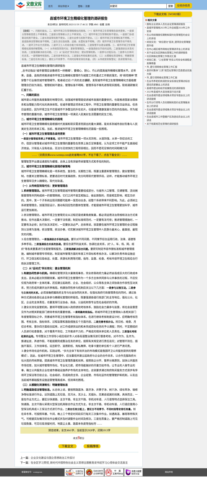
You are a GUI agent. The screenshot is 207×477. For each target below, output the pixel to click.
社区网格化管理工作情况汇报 (161, 56)
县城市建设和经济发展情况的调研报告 (166, 88)
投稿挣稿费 (183, 5)
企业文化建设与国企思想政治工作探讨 (53, 457)
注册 (87, 6)
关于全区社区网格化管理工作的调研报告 (167, 52)
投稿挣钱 (92, 446)
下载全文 (67, 446)
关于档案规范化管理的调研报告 (162, 124)
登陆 (80, 6)
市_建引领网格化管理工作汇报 (162, 67)
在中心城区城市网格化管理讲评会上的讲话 (168, 49)
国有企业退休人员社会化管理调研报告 (166, 24)
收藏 (102, 24)
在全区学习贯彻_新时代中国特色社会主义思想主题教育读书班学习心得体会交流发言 (79, 462)
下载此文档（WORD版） (168, 14)
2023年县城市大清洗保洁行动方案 (164, 92)
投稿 (107, 24)
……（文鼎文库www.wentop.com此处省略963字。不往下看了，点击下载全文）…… (81, 155)
